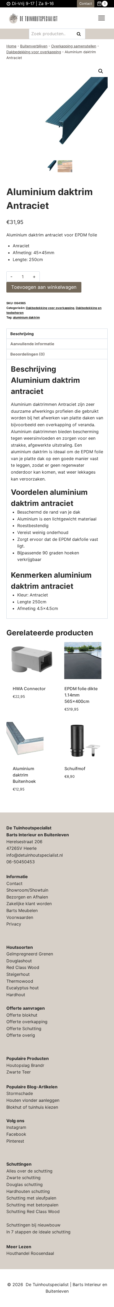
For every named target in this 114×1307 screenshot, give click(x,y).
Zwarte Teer (18, 1072)
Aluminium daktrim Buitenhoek (24, 775)
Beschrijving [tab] (22, 333)
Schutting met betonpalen (32, 1204)
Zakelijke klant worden (29, 903)
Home (11, 46)
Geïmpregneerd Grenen (29, 953)
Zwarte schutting (23, 1177)
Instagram (16, 1127)
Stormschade (19, 1093)
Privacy (13, 924)
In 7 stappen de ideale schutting (38, 1231)
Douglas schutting (24, 1184)
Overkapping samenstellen (73, 46)
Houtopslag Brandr (25, 1065)
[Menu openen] (101, 18)
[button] (101, 71)
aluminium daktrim (26, 317)
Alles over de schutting (29, 1171)
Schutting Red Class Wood (33, 1211)
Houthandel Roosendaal (30, 1253)
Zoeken (80, 34)
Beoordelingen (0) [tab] (27, 354)
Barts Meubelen (22, 910)
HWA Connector (29, 688)
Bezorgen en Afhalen (27, 897)
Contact (85, 4)
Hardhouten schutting (28, 1191)
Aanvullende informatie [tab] (32, 344)
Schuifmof (74, 768)
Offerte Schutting (23, 1028)
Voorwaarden (19, 917)
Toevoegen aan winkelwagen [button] (29, 709)
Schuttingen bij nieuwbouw (33, 1225)
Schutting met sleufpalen (31, 1198)
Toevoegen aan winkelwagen (44, 287)
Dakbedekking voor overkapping (33, 52)
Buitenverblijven (33, 46)
